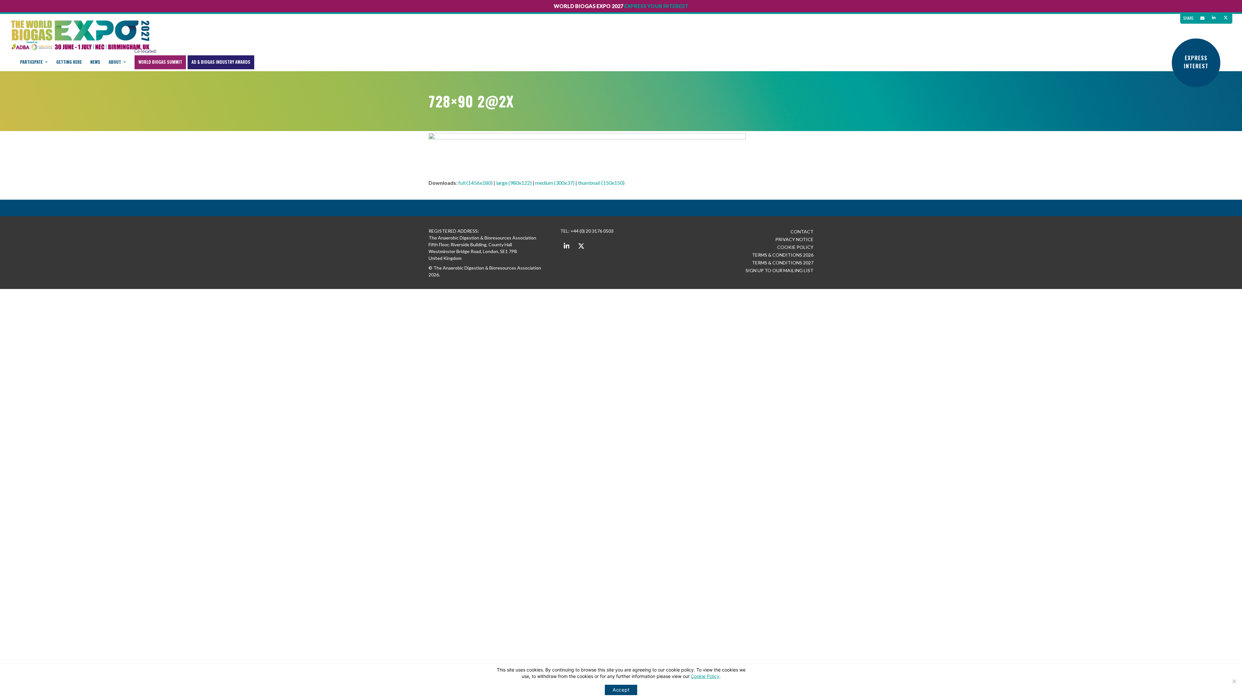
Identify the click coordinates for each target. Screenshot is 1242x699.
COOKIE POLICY (795, 247)
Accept (621, 690)
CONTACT (801, 231)
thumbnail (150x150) (601, 183)
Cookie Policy (705, 676)
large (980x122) (514, 183)
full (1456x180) (475, 183)
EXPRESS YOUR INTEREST (656, 6)
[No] (1234, 681)
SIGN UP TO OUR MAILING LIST (779, 270)
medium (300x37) (554, 183)
